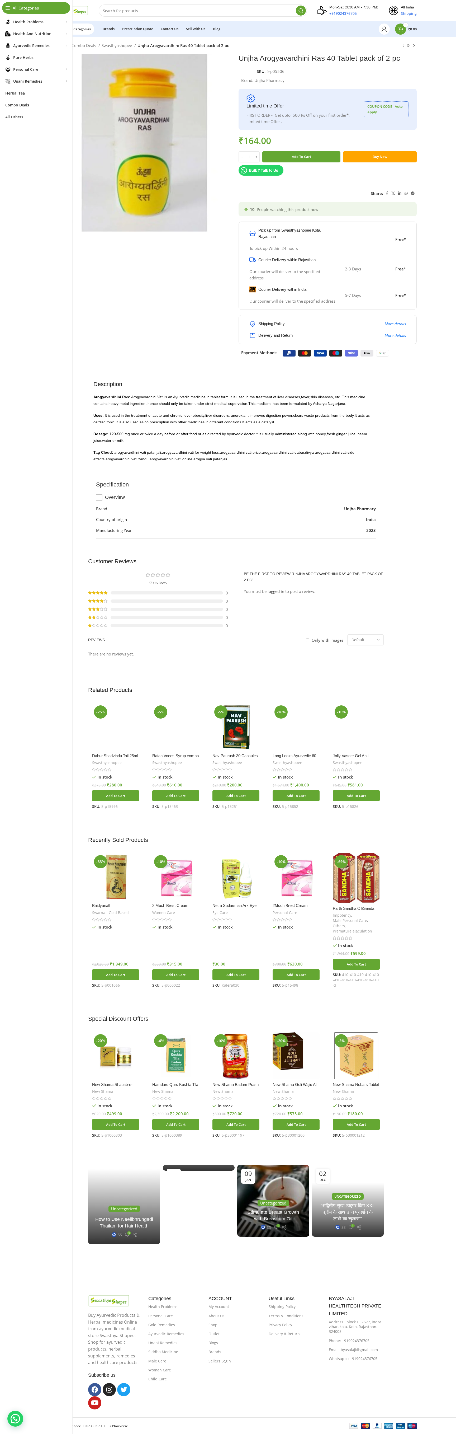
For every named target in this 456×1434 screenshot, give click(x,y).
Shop (212, 1324)
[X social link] (393, 193)
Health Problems (163, 1306)
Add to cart (301, 156)
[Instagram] (109, 1389)
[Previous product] (403, 46)
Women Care (163, 912)
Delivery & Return (284, 1333)
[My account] (384, 29)
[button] (115, 795)
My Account (218, 1306)
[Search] (301, 11)
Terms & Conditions (286, 1315)
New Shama (102, 1091)
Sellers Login (219, 1360)
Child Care (157, 1378)
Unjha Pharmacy (269, 80)
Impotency (342, 915)
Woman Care (159, 1369)
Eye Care (220, 912)
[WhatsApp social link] (406, 193)
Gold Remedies (161, 1324)
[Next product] (414, 46)
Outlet (214, 1333)
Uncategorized (347, 1196)
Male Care (157, 1360)
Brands (214, 1351)
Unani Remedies (162, 1342)
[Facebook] (94, 1389)
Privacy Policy (280, 1324)
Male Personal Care (350, 920)
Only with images (327, 640)
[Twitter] (123, 1389)
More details (395, 323)
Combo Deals (84, 45)
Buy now (380, 156)
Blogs (213, 1342)
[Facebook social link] (387, 193)
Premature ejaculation (352, 931)
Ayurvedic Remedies (166, 1333)
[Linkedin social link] (400, 193)
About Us (216, 1315)
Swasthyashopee (117, 45)
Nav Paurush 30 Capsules (235, 755)
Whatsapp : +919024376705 (353, 1358)
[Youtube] (94, 1402)
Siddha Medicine (163, 1351)
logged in (276, 591)
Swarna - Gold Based (110, 912)
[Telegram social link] (412, 193)
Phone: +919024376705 (349, 1340)
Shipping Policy (282, 1306)
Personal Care (285, 912)
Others (339, 925)
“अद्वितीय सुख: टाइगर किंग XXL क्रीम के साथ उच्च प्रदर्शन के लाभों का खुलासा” (348, 1212)
